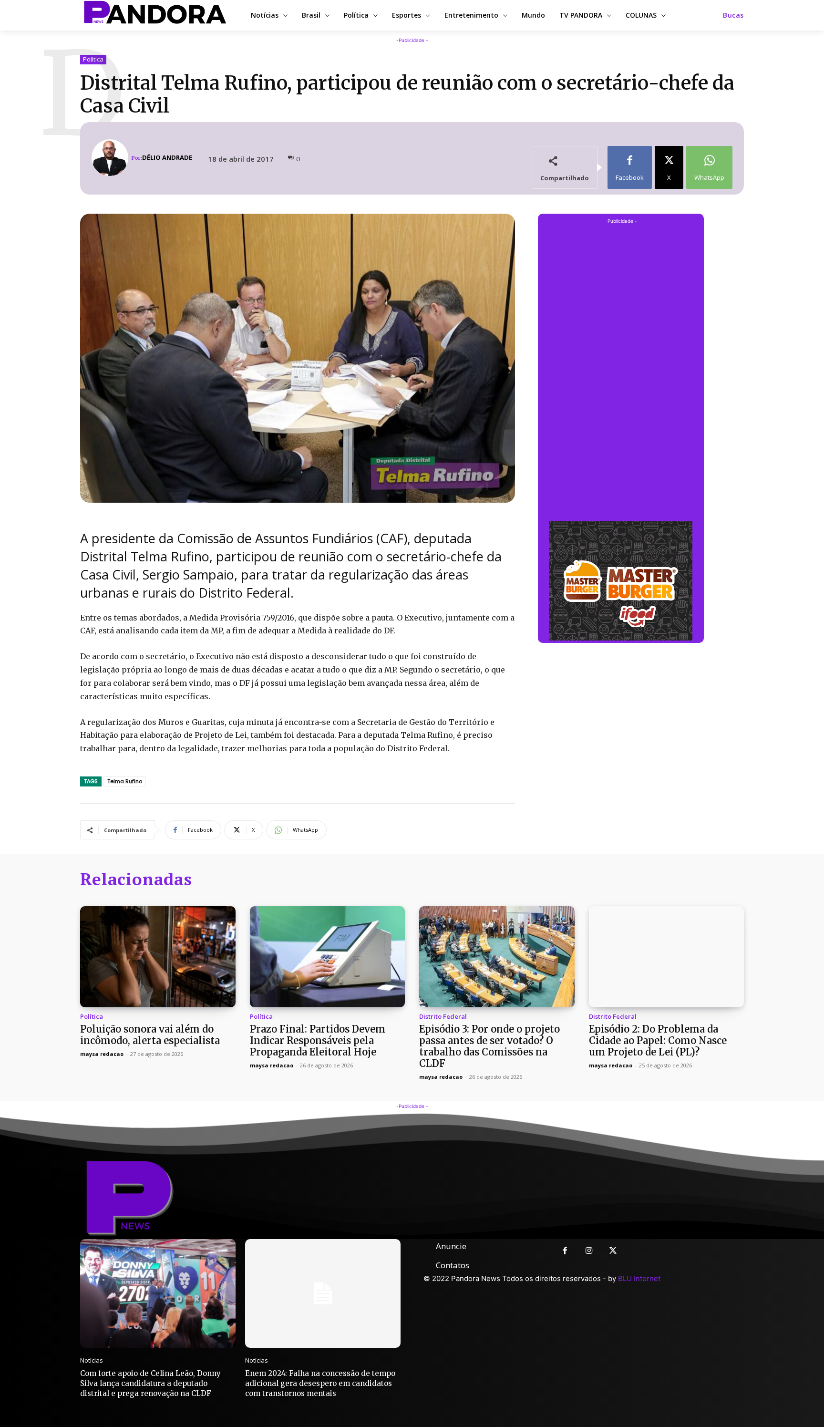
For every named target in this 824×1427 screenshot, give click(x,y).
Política (93, 59)
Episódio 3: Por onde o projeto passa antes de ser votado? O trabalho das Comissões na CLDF (489, 1046)
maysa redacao (102, 1053)
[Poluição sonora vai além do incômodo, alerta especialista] (158, 956)
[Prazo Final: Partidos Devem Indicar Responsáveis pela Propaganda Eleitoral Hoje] (327, 956)
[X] (613, 1251)
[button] (733, 15)
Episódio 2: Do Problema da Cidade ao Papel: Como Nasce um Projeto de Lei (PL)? (658, 1040)
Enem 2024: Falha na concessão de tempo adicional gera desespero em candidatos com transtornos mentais (320, 1383)
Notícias (91, 1360)
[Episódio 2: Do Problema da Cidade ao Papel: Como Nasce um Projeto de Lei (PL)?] (666, 956)
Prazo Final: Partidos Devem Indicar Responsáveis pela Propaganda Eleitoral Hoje (317, 1040)
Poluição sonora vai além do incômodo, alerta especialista (150, 1034)
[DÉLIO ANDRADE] (111, 157)
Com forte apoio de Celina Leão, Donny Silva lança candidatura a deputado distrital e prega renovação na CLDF (150, 1383)
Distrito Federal (443, 1016)
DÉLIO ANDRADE (167, 158)
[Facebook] (565, 1251)
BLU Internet (639, 1278)
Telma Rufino (124, 781)
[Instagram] (589, 1251)
